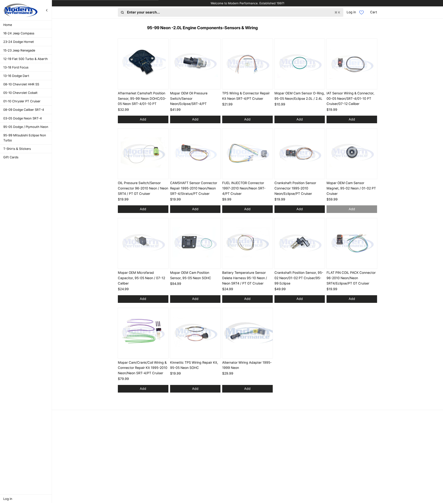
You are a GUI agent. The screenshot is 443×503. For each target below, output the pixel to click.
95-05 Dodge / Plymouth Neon (25, 127)
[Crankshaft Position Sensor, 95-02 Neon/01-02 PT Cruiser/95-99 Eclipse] (299, 243)
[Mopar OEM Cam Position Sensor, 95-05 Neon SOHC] (195, 243)
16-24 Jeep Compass (18, 33)
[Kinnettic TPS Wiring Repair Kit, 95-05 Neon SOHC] (195, 333)
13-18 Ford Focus (15, 67)
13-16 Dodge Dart (16, 76)
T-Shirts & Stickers (17, 149)
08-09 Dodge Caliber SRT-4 (23, 109)
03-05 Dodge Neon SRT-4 (22, 118)
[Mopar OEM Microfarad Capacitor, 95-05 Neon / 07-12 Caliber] (143, 243)
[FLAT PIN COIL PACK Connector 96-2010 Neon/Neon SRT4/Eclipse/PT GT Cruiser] (352, 243)
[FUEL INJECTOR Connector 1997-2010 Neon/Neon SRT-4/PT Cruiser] (247, 153)
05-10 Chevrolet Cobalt (20, 93)
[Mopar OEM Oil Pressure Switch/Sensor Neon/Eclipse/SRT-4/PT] (195, 64)
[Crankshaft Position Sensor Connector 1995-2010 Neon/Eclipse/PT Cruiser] (299, 153)
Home (7, 25)
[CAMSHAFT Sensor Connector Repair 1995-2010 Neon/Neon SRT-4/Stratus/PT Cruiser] (195, 153)
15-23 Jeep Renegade (19, 50)
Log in (7, 499)
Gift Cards (10, 157)
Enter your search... (233, 12)
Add (143, 119)
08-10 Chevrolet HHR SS (21, 84)
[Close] (46, 10)
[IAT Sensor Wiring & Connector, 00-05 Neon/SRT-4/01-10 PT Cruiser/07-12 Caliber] (352, 64)
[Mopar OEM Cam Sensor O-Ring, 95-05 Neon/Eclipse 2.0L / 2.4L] (299, 64)
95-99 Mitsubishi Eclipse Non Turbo (24, 137)
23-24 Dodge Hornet (18, 42)
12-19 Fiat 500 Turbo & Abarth (25, 59)
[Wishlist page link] (361, 12)
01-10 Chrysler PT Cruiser (21, 101)
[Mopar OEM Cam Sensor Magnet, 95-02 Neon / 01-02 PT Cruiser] (352, 153)
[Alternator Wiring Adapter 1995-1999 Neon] (247, 333)
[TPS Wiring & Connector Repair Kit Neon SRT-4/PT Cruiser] (247, 64)
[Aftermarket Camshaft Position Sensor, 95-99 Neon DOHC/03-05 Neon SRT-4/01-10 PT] (143, 64)
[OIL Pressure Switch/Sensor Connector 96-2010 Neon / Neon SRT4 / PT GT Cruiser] (143, 153)
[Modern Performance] (20, 10)
